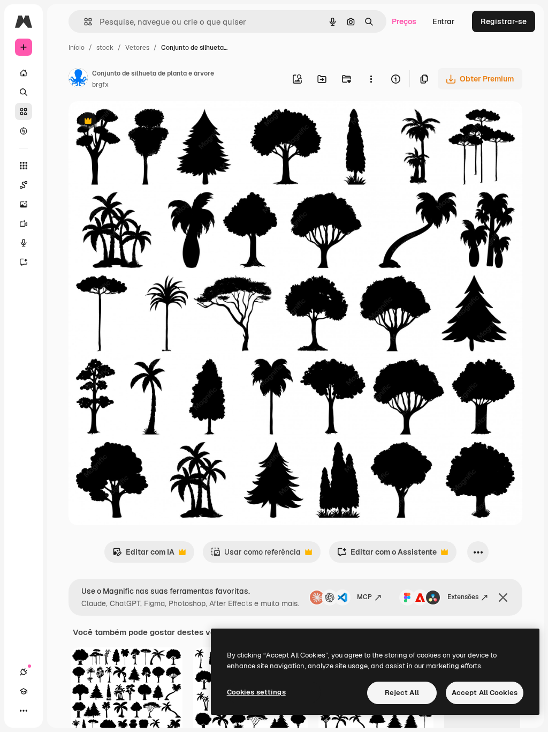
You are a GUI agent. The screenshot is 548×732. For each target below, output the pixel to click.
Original (137, 122)
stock (104, 47)
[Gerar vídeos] (23, 223)
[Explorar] (23, 130)
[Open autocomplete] (83, 22)
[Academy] (23, 691)
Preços (404, 21)
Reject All (402, 692)
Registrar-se (504, 21)
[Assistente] (23, 262)
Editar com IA (143, 555)
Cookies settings (256, 692)
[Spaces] (23, 184)
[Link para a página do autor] (78, 79)
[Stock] (23, 111)
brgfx (100, 84)
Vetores (137, 47)
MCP (364, 597)
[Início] (23, 72)
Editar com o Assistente (387, 555)
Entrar (443, 21)
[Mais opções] (371, 78)
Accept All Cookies (484, 692)
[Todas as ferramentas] (23, 165)
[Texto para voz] (23, 242)
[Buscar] (23, 92)
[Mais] (23, 710)
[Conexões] (23, 672)
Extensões (462, 597)
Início (76, 47)
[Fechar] (503, 597)
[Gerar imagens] (23, 204)
